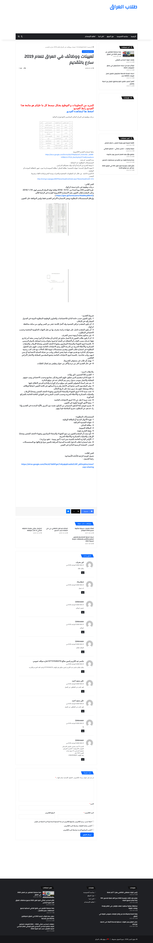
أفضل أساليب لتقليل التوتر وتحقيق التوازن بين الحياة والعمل (118, 82)
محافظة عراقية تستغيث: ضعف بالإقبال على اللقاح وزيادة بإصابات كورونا (119, 907)
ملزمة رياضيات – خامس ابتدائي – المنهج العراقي (119, 148)
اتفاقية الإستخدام (90, 36)
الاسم (92, 804)
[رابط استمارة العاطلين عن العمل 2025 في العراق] (128, 54)
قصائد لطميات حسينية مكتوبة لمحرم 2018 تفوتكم (84, 529)
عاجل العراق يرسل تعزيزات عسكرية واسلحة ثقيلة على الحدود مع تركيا (118, 923)
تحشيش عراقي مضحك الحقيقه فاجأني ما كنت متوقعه (32, 529)
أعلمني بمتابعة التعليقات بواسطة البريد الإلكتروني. (78, 826)
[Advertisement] (56, 16)
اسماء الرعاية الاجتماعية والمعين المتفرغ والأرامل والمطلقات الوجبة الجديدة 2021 (83, 539)
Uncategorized (81, 47)
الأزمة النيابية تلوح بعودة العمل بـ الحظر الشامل (119, 143)
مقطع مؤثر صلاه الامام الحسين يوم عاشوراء (120, 154)
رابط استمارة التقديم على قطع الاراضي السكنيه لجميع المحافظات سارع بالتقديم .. (37, 909)
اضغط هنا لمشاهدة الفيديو (80, 111)
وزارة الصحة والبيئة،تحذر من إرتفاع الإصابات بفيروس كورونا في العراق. (118, 915)
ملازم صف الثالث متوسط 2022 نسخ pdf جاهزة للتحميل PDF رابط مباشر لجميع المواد (119, 899)
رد (82, 572)
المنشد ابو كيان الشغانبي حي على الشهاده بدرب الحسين (57, 529)
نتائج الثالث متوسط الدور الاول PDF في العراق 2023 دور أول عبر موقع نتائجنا (118, 166)
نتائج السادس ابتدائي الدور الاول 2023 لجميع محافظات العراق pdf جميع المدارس (35, 901)
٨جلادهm (80, 582)
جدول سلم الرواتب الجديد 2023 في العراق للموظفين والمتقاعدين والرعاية (37, 917)
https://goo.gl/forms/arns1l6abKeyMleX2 (74, 195)
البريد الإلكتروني (89, 813)
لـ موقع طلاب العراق (101, 939)
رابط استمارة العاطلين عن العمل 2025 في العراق (113, 53)
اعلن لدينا (101, 36)
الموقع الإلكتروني (50, 813)
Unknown (79, 602)
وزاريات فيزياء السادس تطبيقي (124, 60)
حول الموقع (110, 36)
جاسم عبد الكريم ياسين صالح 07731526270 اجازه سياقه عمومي (58, 661)
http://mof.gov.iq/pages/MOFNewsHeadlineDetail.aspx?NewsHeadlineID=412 (65, 179)
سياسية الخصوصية (122, 36)
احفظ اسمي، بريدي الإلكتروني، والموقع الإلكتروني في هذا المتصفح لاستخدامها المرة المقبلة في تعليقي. (63, 821)
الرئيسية (133, 36)
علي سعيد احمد (78, 681)
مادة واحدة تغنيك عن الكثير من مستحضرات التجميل (118, 160)
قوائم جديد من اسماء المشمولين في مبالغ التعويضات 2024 (120, 66)
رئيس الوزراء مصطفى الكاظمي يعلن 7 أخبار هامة (122, 892)
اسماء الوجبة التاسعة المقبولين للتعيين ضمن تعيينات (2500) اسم (120, 74)
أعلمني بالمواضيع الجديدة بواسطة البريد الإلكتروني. (77, 830)
